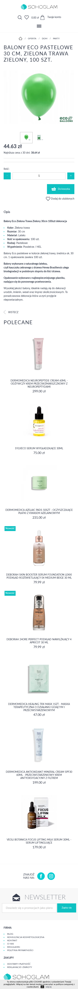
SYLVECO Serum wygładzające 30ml (39, 448)
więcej (49, 987)
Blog (10, 934)
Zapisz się (67, 908)
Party (56, 38)
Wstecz (12, 312)
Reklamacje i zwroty (19, 967)
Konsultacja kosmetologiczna (25, 937)
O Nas (10, 944)
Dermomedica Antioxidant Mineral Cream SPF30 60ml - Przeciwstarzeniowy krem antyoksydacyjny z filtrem (39, 775)
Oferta (32, 38)
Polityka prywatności (20, 950)
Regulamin (13, 947)
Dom (44, 38)
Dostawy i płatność (18, 964)
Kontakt (12, 940)
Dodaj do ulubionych (62, 199)
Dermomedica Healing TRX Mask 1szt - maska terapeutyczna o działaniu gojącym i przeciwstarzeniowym (39, 707)
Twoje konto (54, 17)
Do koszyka (64, 189)
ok (42, 987)
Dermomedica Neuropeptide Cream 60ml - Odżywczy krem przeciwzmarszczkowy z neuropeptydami (39, 383)
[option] (39, 97)
